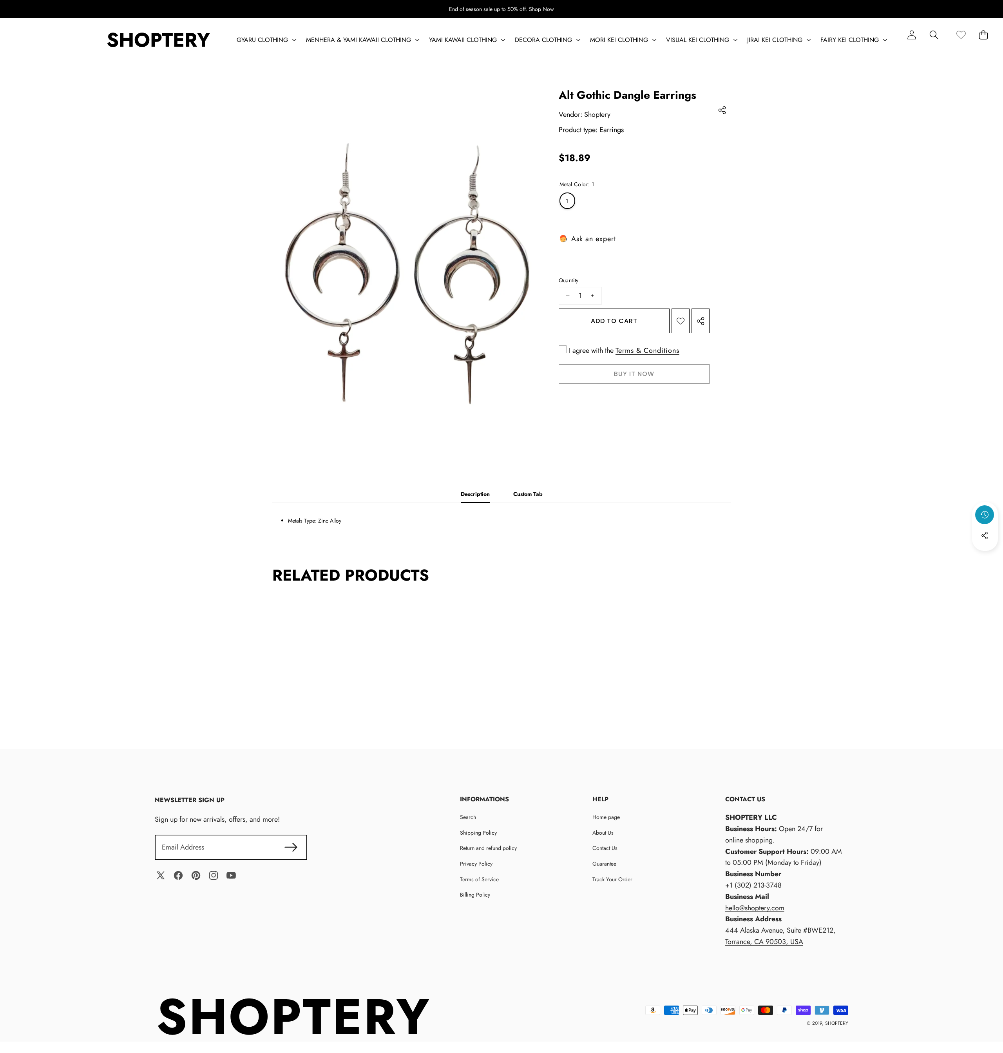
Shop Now (541, 9)
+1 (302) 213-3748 (753, 885)
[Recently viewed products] (984, 514)
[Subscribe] (291, 847)
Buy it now (634, 374)
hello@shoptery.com (754, 908)
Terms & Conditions (647, 351)
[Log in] (911, 35)
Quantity (569, 280)
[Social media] (984, 535)
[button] (934, 35)
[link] (961, 35)
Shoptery (597, 114)
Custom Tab (528, 494)
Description (475, 494)
